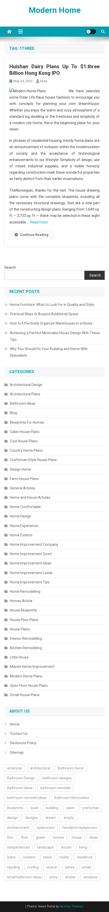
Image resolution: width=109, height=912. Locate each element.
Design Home (20, 469)
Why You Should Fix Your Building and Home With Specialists (49, 352)
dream (50, 818)
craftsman (90, 808)
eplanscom (46, 828)
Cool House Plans (24, 441)
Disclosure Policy (23, 743)
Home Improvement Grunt (31, 554)
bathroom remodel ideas (27, 798)
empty (69, 818)
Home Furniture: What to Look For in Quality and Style (52, 305)
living (83, 847)
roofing (33, 867)
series (70, 867)
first (10, 837)
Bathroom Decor (71, 768)
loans (11, 857)
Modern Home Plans (26, 676)
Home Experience (24, 526)
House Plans (20, 629)
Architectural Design (26, 385)
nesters (29, 857)
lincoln (66, 847)
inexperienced (18, 847)
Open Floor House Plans (29, 685)
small (86, 867)
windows (90, 877)
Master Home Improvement (32, 667)
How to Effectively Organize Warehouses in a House (51, 323)
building (52, 808)
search (51, 867)
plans (47, 857)
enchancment (18, 828)
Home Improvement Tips (30, 582)
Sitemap (17, 752)
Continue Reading (34, 235)
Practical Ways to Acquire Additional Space (44, 314)
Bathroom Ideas (22, 403)
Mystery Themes (71, 906)
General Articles (22, 488)
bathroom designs (57, 778)
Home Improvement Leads (31, 573)
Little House (19, 657)
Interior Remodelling (26, 638)
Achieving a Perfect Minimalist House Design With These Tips (55, 336)
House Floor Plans (24, 620)
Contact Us (18, 734)
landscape (45, 847)
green (40, 837)
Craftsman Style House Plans (33, 460)
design (12, 818)
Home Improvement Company (34, 544)
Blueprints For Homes (27, 422)
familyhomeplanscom (80, 828)
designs (31, 818)
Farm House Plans (24, 479)
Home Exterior (21, 535)
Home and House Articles (30, 497)
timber (70, 877)
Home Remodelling (25, 591)
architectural (40, 768)
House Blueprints (23, 610)
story (53, 877)
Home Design (20, 516)
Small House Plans (25, 695)
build (34, 808)
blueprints (15, 808)
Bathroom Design (21, 778)
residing (13, 867)
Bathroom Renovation (71, 798)
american (14, 768)
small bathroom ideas (24, 877)
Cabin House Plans (25, 432)
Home (15, 724)
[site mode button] (91, 31)
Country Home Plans (26, 450)
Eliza (43, 81)
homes (58, 837)
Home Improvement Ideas (30, 563)
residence (85, 857)
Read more (39, 222)
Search (10, 267)
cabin (70, 808)
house (77, 837)
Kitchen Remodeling (26, 648)
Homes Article (21, 601)
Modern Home (55, 10)
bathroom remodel (55, 788)
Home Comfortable (25, 507)
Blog (13, 413)
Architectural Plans (25, 394)
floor (24, 837)
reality (64, 857)
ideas (93, 837)
